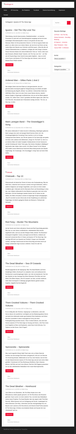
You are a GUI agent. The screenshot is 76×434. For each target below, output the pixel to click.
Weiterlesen (9, 64)
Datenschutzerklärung (49, 10)
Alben (8, 70)
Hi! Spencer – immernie (60, 42)
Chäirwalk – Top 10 (14, 176)
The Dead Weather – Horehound (20, 386)
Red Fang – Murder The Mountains (21, 222)
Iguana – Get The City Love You (20, 30)
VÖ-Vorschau (14, 10)
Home (5, 10)
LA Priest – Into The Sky (61, 34)
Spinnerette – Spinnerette (17, 347)
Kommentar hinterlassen (13, 72)
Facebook (36, 10)
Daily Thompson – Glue (60, 45)
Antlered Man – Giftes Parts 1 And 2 (22, 80)
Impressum (62, 10)
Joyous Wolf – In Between (61, 47)
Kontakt (6, 15)
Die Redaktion (26, 10)
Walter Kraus (26, 33)
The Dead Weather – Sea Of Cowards (23, 263)
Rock (8, 162)
